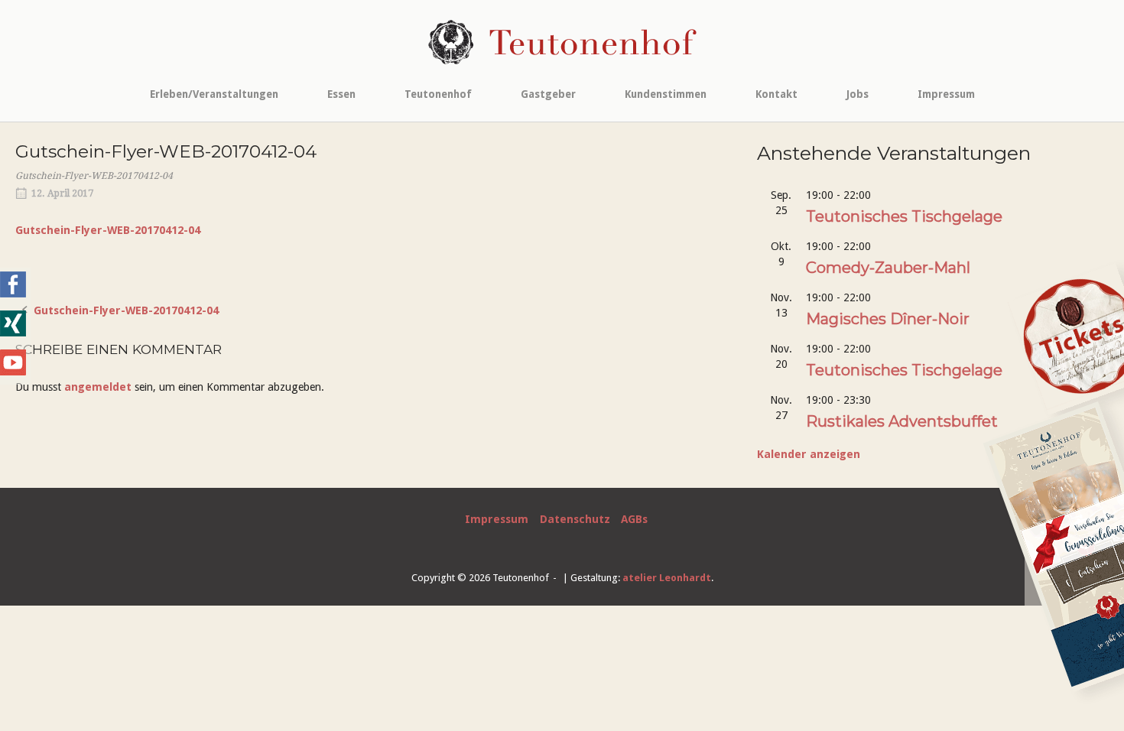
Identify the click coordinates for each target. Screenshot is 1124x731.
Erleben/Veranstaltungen (214, 94)
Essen (341, 94)
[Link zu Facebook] (13, 294)
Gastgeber (548, 94)
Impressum (946, 94)
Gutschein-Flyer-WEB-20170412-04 (107, 230)
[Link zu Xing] (13, 333)
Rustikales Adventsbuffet (902, 421)
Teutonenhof (438, 94)
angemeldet (98, 387)
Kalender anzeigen (808, 454)
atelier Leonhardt (666, 577)
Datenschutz (575, 519)
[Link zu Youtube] (13, 372)
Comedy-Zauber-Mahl (888, 267)
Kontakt (776, 94)
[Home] (562, 41)
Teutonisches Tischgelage (904, 216)
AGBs (634, 519)
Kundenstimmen (666, 94)
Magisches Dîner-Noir (888, 319)
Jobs (857, 94)
